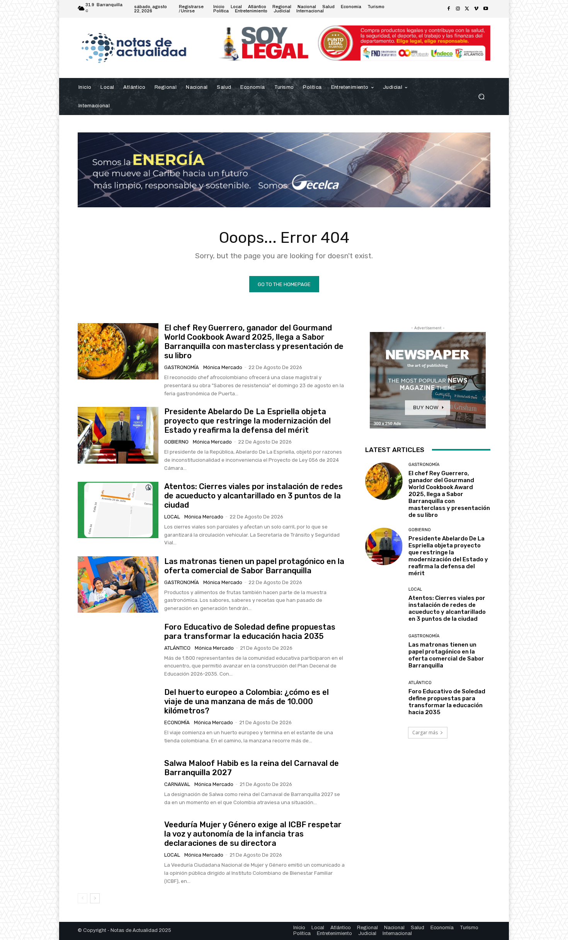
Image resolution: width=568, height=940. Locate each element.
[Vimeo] (476, 9)
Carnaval (177, 784)
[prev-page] (82, 898)
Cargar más (425, 732)
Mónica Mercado (222, 367)
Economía (177, 722)
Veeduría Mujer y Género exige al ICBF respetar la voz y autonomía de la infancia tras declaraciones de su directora (253, 834)
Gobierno (176, 441)
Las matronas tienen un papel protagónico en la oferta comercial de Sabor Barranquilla (254, 566)
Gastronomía (181, 367)
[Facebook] (448, 9)
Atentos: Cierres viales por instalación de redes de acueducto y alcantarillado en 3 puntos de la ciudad (253, 496)
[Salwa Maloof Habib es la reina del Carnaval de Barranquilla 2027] (118, 782)
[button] (481, 96)
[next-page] (95, 898)
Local (172, 516)
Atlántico (177, 647)
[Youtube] (485, 9)
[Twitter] (467, 9)
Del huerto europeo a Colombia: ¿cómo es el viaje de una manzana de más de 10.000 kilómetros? (246, 701)
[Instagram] (458, 9)
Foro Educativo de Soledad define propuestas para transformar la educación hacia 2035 (249, 631)
